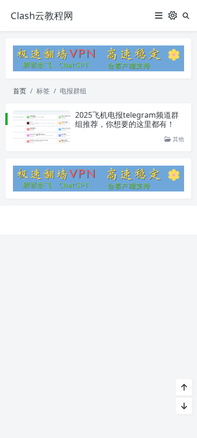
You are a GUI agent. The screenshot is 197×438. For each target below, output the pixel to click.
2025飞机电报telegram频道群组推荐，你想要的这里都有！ (127, 119)
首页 (19, 90)
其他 (177, 139)
